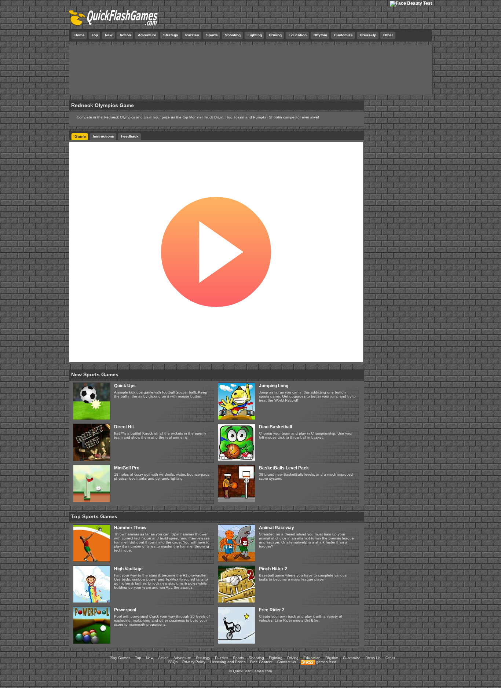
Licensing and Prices (227, 662)
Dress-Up (373, 658)
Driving (293, 658)
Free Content (261, 662)
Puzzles (221, 658)
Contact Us (286, 662)
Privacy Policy (193, 662)
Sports (238, 658)
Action (163, 658)
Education (312, 658)
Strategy (203, 658)
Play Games (120, 658)
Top (138, 658)
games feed (325, 662)
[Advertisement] (251, 71)
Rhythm (331, 658)
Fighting (275, 658)
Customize (352, 658)
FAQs (173, 662)
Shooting (256, 658)
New (149, 658)
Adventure (182, 658)
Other (390, 658)
